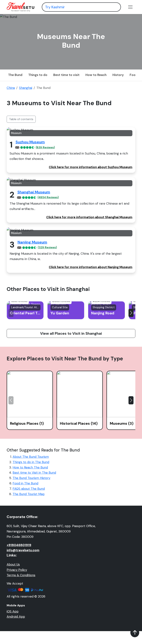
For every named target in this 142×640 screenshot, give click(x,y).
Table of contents (21, 119)
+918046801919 (19, 545)
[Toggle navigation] (130, 7)
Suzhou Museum (30, 142)
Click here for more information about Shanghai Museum (89, 217)
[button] (131, 313)
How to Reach (95, 75)
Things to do (37, 75)
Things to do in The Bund (31, 462)
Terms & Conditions (21, 575)
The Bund (15, 75)
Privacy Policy (17, 570)
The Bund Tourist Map (29, 494)
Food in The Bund (25, 483)
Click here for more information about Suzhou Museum (90, 167)
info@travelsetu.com (23, 550)
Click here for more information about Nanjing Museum (90, 267)
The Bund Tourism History (31, 478)
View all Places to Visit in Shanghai (71, 333)
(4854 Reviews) (48, 197)
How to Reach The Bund (30, 467)
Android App (16, 616)
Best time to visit (66, 75)
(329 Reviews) (47, 247)
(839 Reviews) (45, 147)
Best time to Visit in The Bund (34, 473)
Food (134, 75)
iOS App (12, 611)
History (118, 75)
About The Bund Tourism (31, 457)
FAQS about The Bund (29, 489)
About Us (13, 564)
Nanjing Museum (32, 242)
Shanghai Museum (33, 192)
